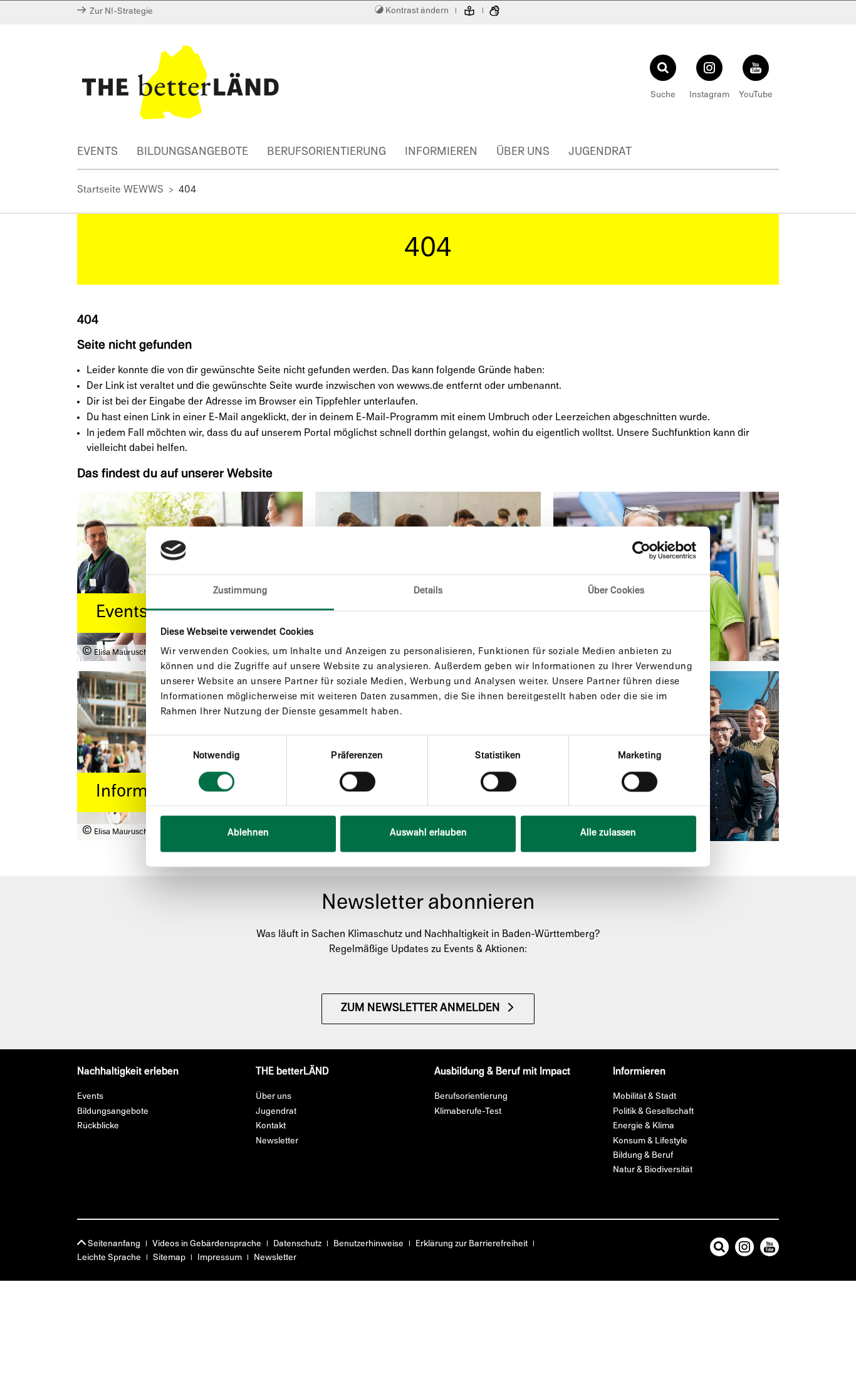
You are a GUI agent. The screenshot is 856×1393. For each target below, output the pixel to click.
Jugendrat (600, 152)
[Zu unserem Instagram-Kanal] (744, 1249)
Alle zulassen (608, 834)
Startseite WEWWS (120, 190)
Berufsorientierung (326, 152)
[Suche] (719, 1249)
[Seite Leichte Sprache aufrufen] (469, 12)
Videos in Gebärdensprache (206, 1244)
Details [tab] (428, 591)
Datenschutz (297, 1244)
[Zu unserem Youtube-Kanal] (769, 1249)
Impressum (219, 1258)
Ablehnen (248, 834)
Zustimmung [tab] (240, 591)
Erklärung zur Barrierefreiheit (471, 1244)
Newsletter (275, 1258)
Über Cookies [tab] (616, 591)
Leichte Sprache (109, 1258)
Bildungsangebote (192, 152)
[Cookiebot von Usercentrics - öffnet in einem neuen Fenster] (641, 550)
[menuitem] (107, 154)
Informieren (441, 152)
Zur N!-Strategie (119, 11)
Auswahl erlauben (428, 834)
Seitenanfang (113, 1244)
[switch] (357, 781)
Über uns (523, 152)
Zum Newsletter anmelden (420, 1008)
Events (97, 152)
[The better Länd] (249, 82)
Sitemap (169, 1258)
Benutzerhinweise (368, 1244)
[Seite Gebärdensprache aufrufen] (494, 12)
